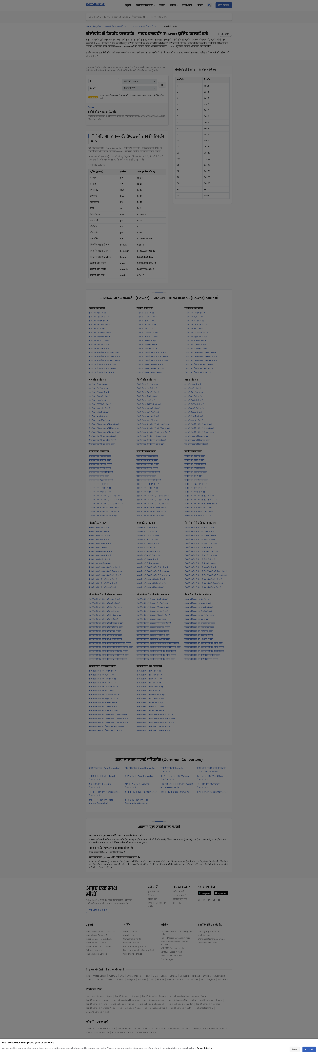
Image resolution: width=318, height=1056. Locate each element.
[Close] (227, 504)
